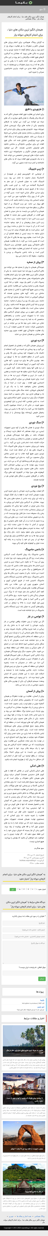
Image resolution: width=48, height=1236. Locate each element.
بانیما (42, 1000)
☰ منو (43, 9)
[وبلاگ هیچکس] (24, 2)
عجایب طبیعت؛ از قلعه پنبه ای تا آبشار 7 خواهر (27, 1149)
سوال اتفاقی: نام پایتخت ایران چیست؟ (32, 967)
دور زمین (41, 1006)
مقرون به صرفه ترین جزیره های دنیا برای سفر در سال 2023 (24, 1051)
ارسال (42, 978)
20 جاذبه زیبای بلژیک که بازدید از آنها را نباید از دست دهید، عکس (25, 1099)
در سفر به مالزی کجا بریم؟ (34, 1191)
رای (13, 889)
